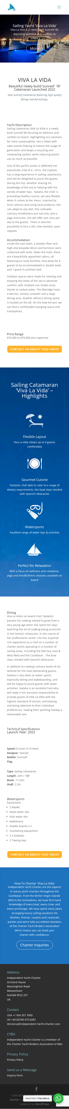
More (34, 48)
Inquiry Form (15, 1075)
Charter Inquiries (34, 944)
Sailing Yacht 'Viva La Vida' (34, 25)
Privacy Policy (15, 1059)
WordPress (42, 1104)
